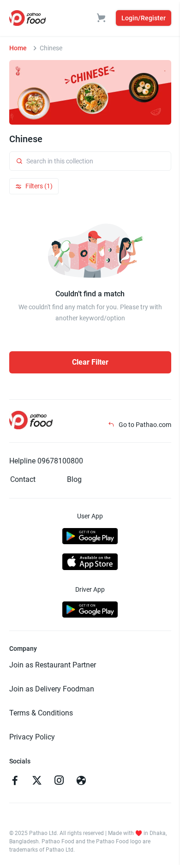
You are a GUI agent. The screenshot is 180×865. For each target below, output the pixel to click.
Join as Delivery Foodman (51, 689)
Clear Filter (90, 362)
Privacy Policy (32, 737)
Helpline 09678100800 (46, 461)
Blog (74, 479)
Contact (23, 479)
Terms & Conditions (41, 713)
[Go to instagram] (59, 781)
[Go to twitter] (36, 781)
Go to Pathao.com (144, 424)
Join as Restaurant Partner (52, 665)
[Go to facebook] (14, 781)
